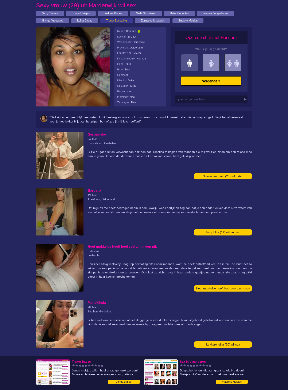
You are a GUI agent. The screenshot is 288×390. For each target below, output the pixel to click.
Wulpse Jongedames (215, 13)
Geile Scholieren (146, 13)
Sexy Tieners (50, 13)
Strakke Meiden (188, 20)
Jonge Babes (123, 381)
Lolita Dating (84, 20)
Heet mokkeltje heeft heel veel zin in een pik (223, 289)
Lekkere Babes (113, 13)
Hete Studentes (179, 13)
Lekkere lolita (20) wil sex (223, 344)
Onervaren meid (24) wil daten (223, 176)
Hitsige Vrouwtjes (52, 20)
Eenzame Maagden (152, 20)
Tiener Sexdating (116, 20)
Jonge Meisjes (81, 13)
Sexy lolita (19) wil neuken (223, 232)
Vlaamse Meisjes (232, 381)
